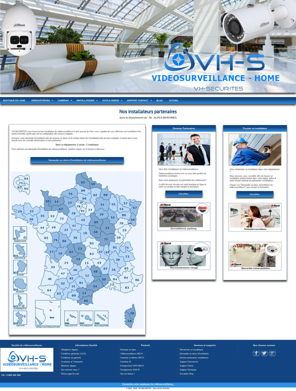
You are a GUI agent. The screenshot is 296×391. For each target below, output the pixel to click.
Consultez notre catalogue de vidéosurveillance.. (148, 384)
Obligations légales (69, 349)
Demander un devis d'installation (194, 354)
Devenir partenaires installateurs (194, 358)
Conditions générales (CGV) (73, 354)
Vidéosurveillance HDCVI (131, 354)
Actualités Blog (186, 374)
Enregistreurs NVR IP (130, 370)
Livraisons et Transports (72, 362)
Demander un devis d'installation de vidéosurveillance (77, 160)
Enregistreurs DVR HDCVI (132, 366)
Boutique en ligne (128, 349)
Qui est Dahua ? (127, 374)
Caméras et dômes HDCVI (132, 358)
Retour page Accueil (70, 374)
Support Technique (188, 370)
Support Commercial (189, 362)
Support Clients (186, 366)
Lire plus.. (184, 193)
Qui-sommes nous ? (70, 370)
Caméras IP (125, 362)
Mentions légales (68, 366)
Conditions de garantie (71, 358)
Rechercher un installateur (191, 349)
